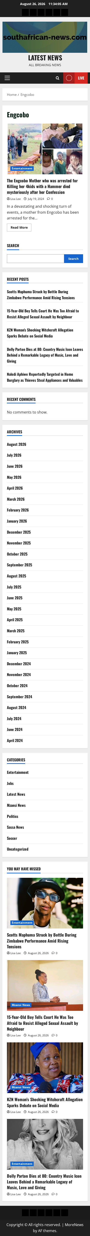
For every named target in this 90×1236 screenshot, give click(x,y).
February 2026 (18, 510)
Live (81, 78)
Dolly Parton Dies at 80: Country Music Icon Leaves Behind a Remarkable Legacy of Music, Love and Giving (45, 355)
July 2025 (14, 587)
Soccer (12, 838)
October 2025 (17, 554)
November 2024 (19, 674)
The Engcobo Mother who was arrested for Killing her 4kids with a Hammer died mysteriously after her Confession (45, 149)
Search (13, 245)
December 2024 (19, 663)
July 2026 (14, 455)
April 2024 (15, 740)
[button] (7, 78)
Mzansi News (16, 805)
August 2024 (16, 707)
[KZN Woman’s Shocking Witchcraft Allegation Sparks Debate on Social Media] (45, 1067)
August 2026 (16, 444)
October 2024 (17, 685)
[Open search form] (57, 78)
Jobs (10, 783)
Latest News (45, 57)
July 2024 (14, 718)
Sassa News (15, 827)
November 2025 (19, 543)
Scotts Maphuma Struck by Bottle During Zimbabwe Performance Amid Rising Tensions (41, 294)
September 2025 (19, 565)
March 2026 (16, 499)
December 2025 (19, 532)
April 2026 (15, 488)
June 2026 (15, 466)
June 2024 (14, 729)
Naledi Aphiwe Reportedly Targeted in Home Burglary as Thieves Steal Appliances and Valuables (45, 377)
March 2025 (15, 630)
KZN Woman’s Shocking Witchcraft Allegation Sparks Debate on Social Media (40, 333)
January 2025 (17, 652)
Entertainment (22, 168)
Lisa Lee (15, 199)
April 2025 (15, 619)
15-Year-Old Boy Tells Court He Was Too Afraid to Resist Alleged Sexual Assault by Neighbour (43, 313)
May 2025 (14, 609)
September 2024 (19, 696)
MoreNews (74, 1224)
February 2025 (18, 642)
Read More (21, 228)
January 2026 (17, 521)
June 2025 (14, 597)
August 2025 (16, 576)
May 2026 (14, 477)
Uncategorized (17, 849)
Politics (12, 816)
